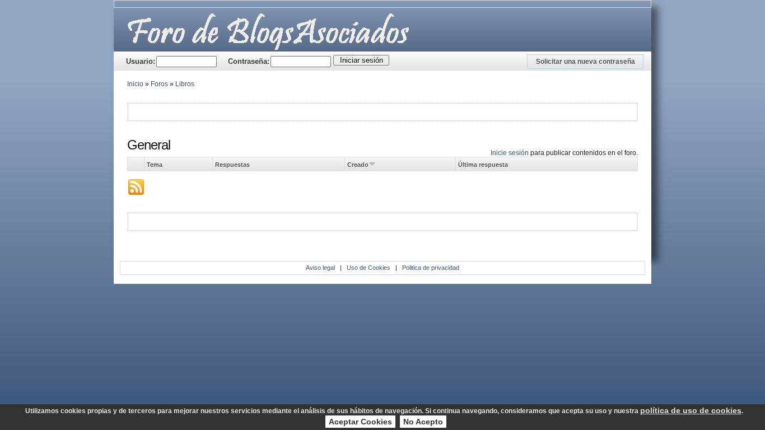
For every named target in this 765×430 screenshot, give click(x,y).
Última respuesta (483, 164)
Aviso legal (320, 267)
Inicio (135, 84)
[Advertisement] (263, 111)
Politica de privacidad (430, 267)
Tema (154, 164)
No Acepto (423, 421)
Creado (357, 164)
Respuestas (232, 164)
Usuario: (140, 61)
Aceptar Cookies (360, 421)
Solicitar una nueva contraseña (585, 62)
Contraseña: (248, 61)
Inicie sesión (510, 153)
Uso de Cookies (368, 267)
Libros (184, 84)
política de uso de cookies (690, 410)
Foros (159, 84)
